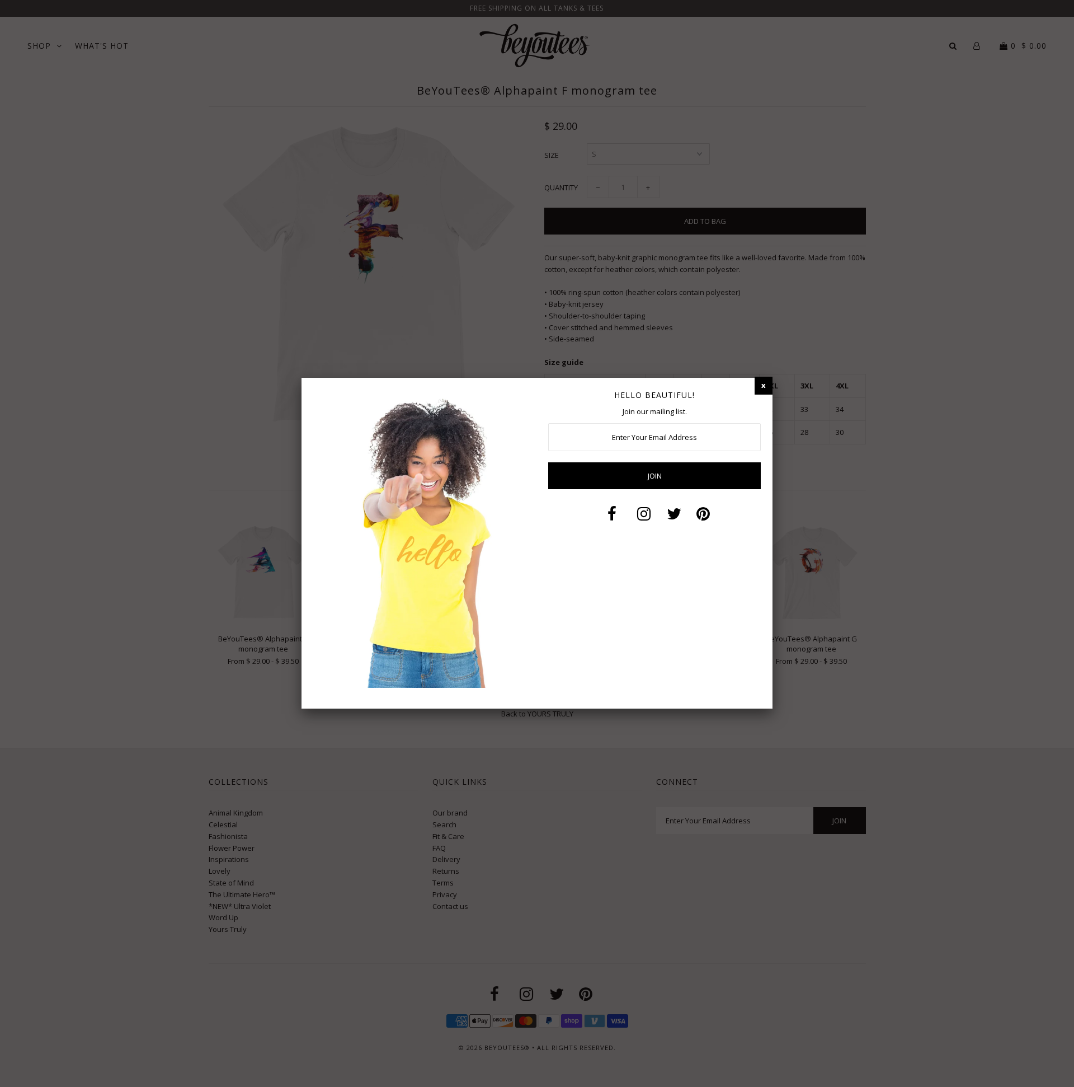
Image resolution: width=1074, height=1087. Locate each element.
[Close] (763, 385)
